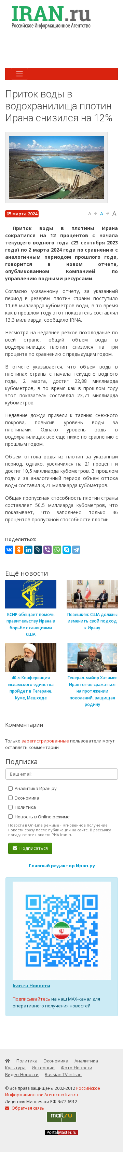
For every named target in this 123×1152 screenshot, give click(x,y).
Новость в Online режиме (42, 817)
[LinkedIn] (28, 550)
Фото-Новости (76, 1067)
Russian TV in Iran (63, 1074)
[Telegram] (76, 550)
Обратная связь (27, 1108)
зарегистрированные (45, 741)
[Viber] (47, 550)
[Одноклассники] (19, 550)
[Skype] (67, 550)
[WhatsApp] (57, 550)
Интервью (43, 1067)
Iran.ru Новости (31, 985)
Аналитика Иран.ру (35, 788)
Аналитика (86, 1061)
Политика (25, 807)
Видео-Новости (22, 1074)
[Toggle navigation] (19, 74)
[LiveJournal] (38, 550)
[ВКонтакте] (9, 550)
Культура (15, 1067)
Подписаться (33, 848)
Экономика (26, 798)
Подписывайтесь (31, 999)
